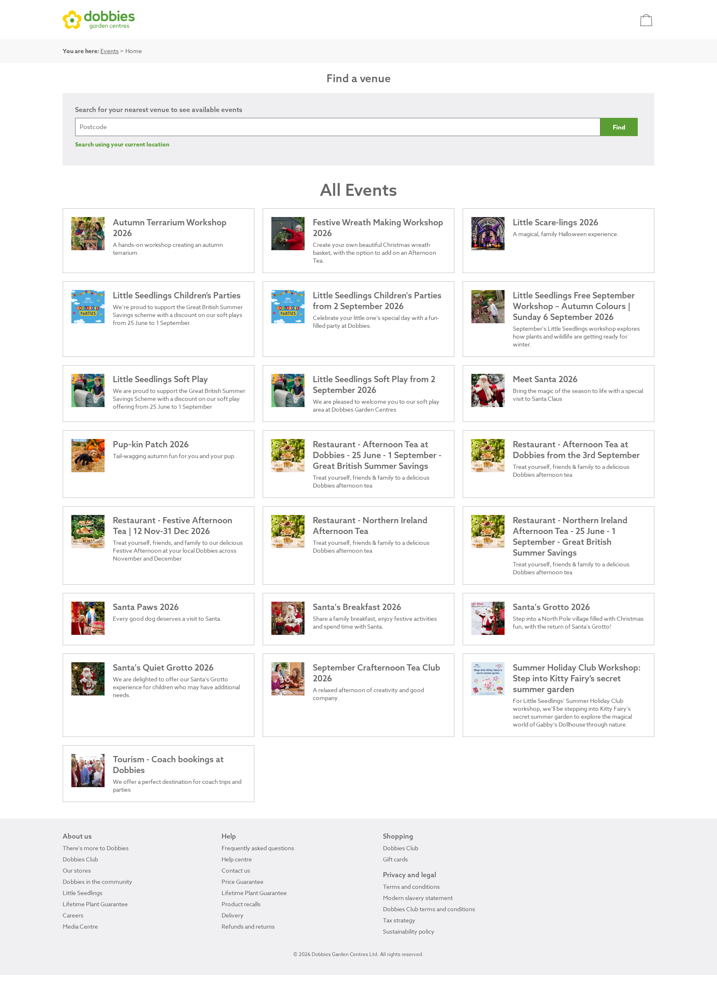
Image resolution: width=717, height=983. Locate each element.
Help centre (237, 859)
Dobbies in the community (97, 881)
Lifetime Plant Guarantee (95, 904)
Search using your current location (122, 144)
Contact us (236, 870)
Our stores (77, 870)
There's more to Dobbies (96, 848)
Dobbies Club (80, 859)
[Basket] (647, 19)
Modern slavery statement (418, 898)
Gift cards (395, 859)
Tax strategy (399, 920)
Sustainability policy (408, 931)
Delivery (233, 915)
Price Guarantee (242, 881)
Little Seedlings (82, 893)
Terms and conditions (411, 886)
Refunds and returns (248, 926)
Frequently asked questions (258, 848)
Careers (73, 915)
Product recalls (241, 904)
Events (109, 51)
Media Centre (80, 926)
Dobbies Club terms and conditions (429, 909)
